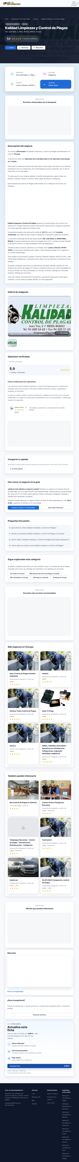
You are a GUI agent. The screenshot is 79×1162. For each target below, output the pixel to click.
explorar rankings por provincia (19, 273)
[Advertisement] (39, 120)
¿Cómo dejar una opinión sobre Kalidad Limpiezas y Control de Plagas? (37, 545)
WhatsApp (24, 47)
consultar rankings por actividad (56, 270)
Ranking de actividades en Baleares (66, 1114)
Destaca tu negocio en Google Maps (23, 507)
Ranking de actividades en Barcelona (66, 1106)
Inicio (6, 19)
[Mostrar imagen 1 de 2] (12, 343)
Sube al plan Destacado (55, 507)
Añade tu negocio (52, 1093)
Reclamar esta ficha (39, 1015)
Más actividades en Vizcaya (19, 577)
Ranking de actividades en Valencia (66, 1139)
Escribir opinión (17, 469)
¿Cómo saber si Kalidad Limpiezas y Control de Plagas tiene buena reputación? (40, 540)
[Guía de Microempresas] (11, 3)
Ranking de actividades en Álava (66, 1147)
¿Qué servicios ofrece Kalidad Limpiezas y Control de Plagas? (33, 528)
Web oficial (39, 47)
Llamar (11, 47)
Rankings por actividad (40, 577)
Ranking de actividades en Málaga (66, 1156)
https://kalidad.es (19, 259)
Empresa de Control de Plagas (20, 19)
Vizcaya (35, 19)
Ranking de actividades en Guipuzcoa (66, 1123)
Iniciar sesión (51, 1103)
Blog (33, 1100)
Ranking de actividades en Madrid (66, 1098)
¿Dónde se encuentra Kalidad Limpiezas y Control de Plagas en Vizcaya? (37, 534)
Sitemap (34, 1104)
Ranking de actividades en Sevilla (66, 1131)
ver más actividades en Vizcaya (32, 270)
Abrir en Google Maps (15, 991)
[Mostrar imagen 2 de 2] (22, 343)
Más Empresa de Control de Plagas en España (44, 573)
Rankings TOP (36, 1097)
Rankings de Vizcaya (60, 577)
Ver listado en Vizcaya (17, 573)
